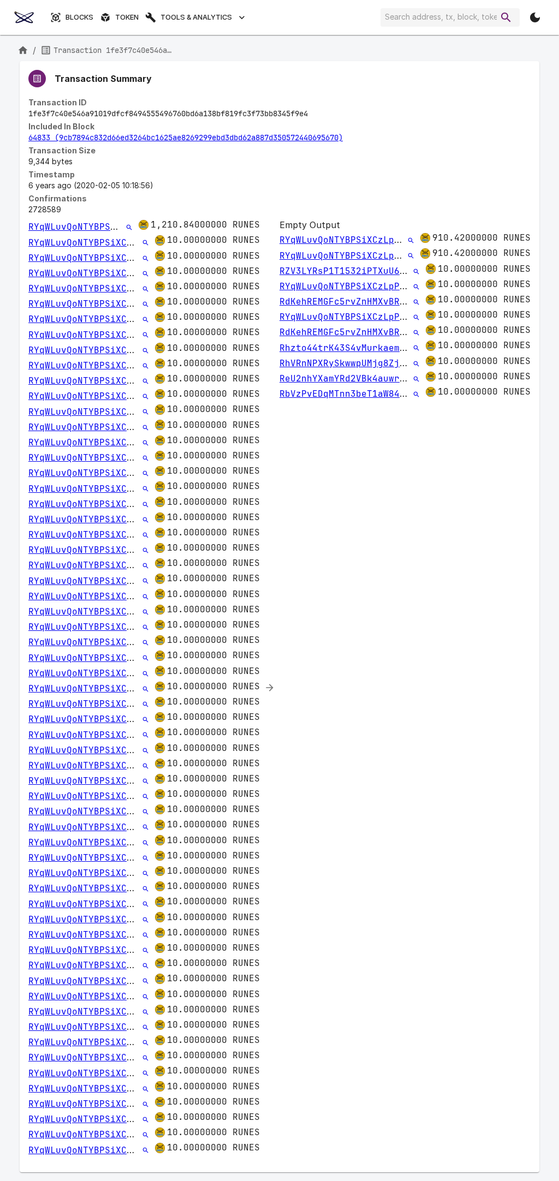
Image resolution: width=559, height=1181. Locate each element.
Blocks (79, 17)
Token (127, 17)
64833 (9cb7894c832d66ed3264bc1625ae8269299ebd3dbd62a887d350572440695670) (185, 137)
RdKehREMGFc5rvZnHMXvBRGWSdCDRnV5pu (372, 301)
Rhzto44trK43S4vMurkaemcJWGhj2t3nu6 (372, 348)
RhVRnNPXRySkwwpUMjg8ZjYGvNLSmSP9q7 (372, 363)
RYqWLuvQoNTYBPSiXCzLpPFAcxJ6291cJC (121, 226)
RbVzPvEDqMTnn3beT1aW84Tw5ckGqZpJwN (372, 393)
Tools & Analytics (196, 17)
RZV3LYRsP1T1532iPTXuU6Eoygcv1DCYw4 (372, 271)
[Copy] (315, 114)
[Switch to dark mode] (535, 17)
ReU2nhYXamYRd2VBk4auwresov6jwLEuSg (372, 378)
